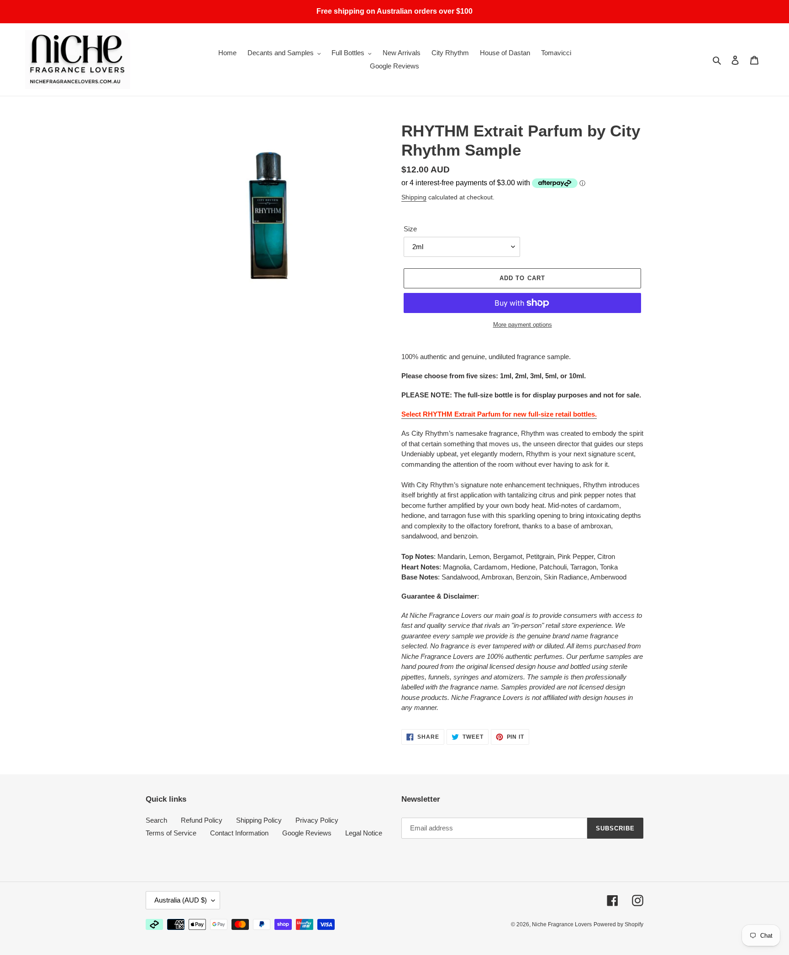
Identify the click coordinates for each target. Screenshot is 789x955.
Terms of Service (171, 833)
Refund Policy (201, 820)
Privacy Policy (316, 820)
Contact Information (239, 833)
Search (156, 820)
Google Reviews (306, 833)
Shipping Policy (259, 820)
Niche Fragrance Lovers (562, 924)
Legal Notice (363, 833)
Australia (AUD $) (180, 900)
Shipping (413, 197)
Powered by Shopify (618, 924)
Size (410, 229)
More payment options (522, 324)
